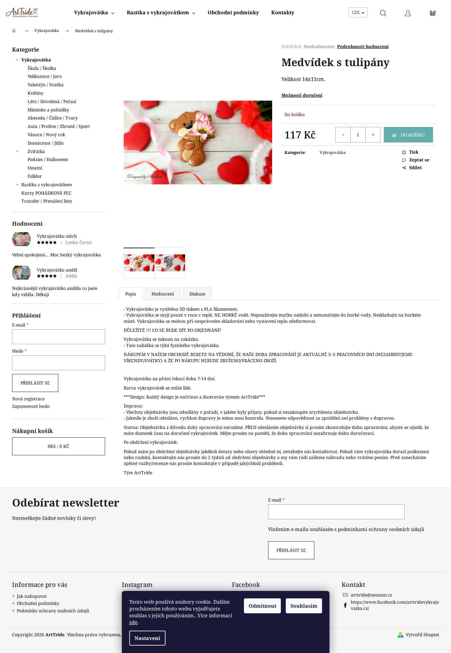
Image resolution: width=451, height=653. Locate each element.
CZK (356, 12)
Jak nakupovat (32, 596)
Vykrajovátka (36, 60)
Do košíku (413, 135)
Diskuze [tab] (197, 294)
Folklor (35, 176)
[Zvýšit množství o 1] (372, 134)
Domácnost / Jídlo (46, 143)
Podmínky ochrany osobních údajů (53, 611)
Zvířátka (36, 151)
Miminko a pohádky (48, 110)
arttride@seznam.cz (371, 595)
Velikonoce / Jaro (45, 76)
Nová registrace (28, 399)
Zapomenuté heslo (31, 406)
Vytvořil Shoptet (422, 634)
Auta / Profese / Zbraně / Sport (59, 126)
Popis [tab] (130, 294)
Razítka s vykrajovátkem (46, 184)
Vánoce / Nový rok (46, 134)
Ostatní (35, 168)
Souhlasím (303, 605)
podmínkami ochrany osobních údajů (381, 529)
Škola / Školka (42, 68)
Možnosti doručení (301, 95)
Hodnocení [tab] (163, 294)
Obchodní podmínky (38, 603)
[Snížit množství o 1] (343, 134)
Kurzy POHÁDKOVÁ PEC (46, 193)
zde (133, 622)
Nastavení (147, 638)
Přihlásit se (35, 383)
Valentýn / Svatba (46, 85)
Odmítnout (262, 605)
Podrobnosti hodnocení (363, 46)
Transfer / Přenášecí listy (46, 201)
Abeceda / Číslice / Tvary (53, 118)
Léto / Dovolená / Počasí (52, 101)
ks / (58, 446)
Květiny (35, 93)
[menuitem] (94, 12)
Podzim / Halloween (48, 159)
